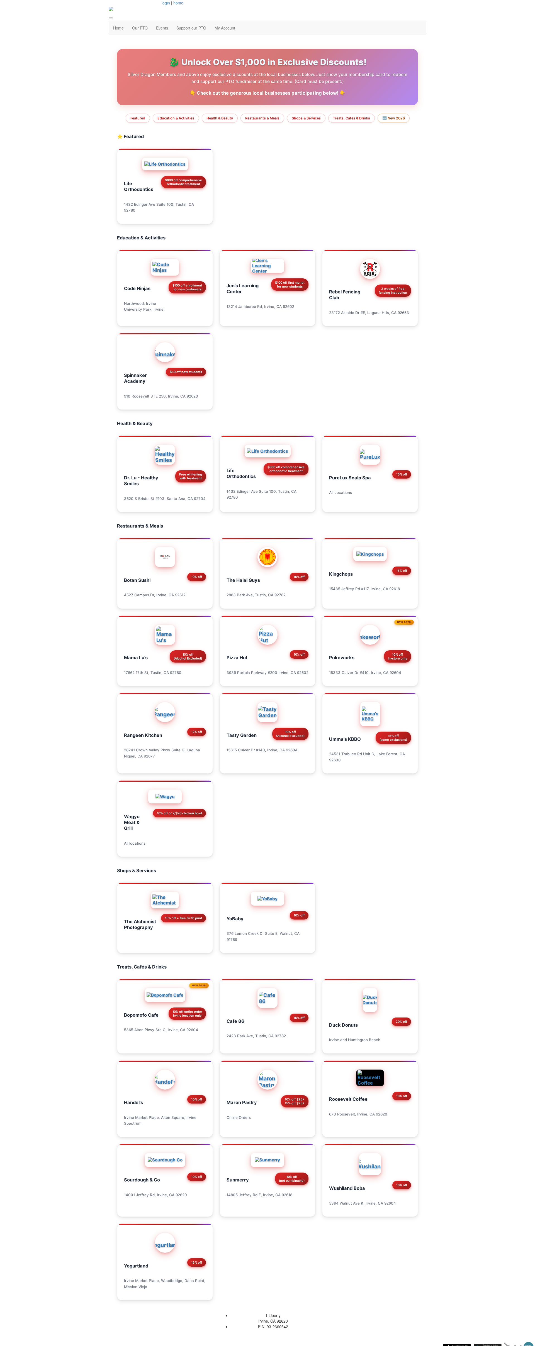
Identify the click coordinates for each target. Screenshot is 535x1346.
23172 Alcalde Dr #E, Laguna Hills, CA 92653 (369, 312)
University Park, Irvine (144, 309)
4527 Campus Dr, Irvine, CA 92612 (155, 595)
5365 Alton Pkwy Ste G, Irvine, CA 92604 (161, 1030)
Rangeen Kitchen (143, 735)
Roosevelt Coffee (348, 1099)
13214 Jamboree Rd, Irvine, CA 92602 (260, 306)
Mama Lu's (136, 657)
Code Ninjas (137, 288)
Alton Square (172, 1117)
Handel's (133, 1102)
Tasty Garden (242, 735)
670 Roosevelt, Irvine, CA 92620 (358, 1114)
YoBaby (235, 918)
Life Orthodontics (138, 186)
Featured (137, 118)
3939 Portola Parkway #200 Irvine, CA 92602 (267, 672)
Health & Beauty (219, 118)
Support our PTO (191, 28)
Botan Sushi (137, 580)
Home (118, 28)
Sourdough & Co (142, 1180)
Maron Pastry (242, 1102)
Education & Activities (175, 118)
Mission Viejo (135, 1286)
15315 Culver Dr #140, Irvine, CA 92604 (262, 750)
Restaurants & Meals (262, 118)
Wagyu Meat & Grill (132, 822)
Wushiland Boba (347, 1188)
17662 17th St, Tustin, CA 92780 (152, 672)
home (178, 3)
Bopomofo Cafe (141, 1015)
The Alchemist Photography (140, 924)
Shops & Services (306, 118)
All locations (134, 843)
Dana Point (194, 1280)
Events (162, 28)
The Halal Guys (243, 580)
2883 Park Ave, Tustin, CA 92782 (256, 595)
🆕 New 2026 (393, 118)
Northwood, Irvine (140, 303)
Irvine (334, 1040)
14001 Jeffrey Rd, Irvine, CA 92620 (155, 1195)
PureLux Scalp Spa (350, 477)
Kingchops (341, 574)
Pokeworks (341, 657)
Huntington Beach (364, 1040)
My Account (225, 28)
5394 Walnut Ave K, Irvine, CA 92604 (362, 1203)
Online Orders (239, 1117)
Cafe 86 (235, 1021)
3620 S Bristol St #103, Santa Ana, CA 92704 (165, 498)
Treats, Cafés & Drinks (351, 118)
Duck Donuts (343, 1025)
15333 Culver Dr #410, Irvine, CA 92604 (365, 672)
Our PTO (140, 28)
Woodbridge (171, 1280)
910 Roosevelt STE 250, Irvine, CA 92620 (161, 396)
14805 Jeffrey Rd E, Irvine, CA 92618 (259, 1195)
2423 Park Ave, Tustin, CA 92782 (256, 1036)
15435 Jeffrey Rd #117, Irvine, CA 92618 (364, 589)
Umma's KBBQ (345, 739)
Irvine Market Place (141, 1117)
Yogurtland (136, 1266)
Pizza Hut (237, 657)
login (166, 3)
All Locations (340, 492)
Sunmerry (238, 1180)
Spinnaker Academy (135, 378)
